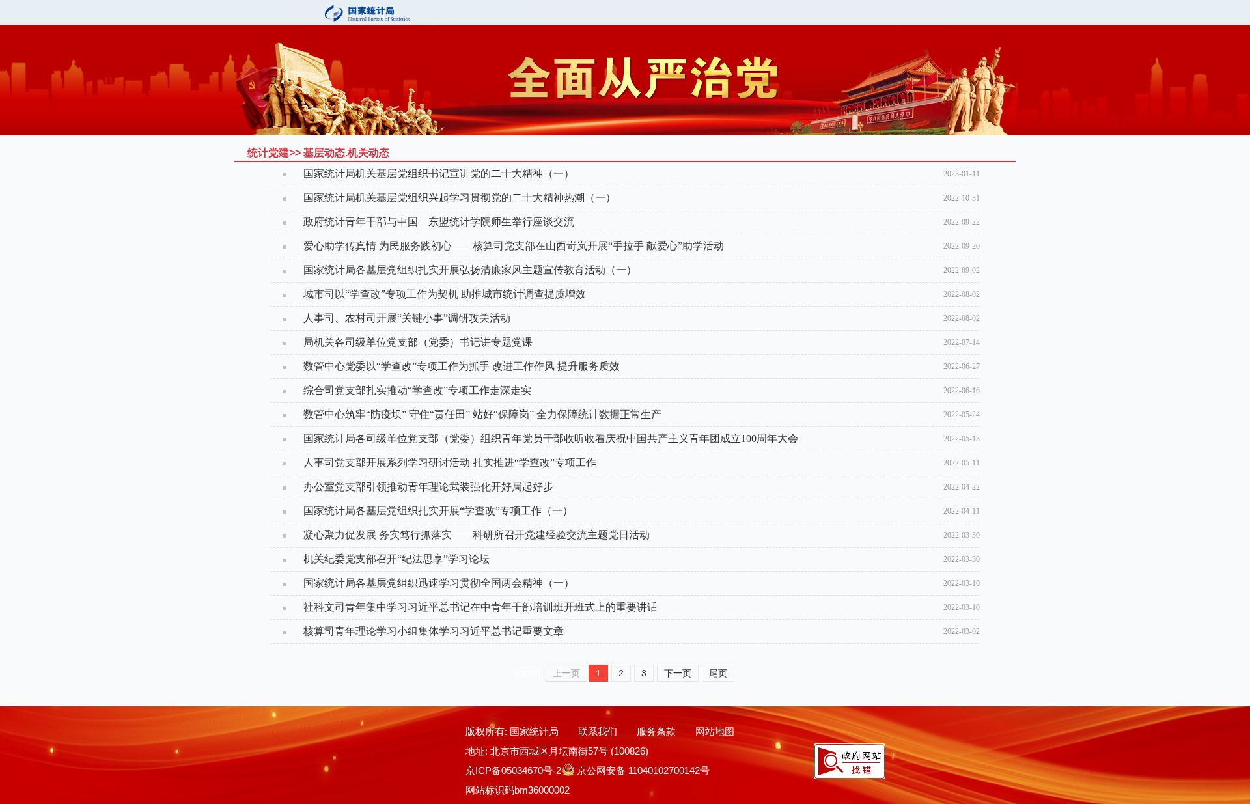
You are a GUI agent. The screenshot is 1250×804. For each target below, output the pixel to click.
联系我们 (597, 731)
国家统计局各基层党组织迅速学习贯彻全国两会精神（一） (438, 583)
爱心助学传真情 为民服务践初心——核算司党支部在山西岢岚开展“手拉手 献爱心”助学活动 (513, 245)
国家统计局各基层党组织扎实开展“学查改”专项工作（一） (438, 510)
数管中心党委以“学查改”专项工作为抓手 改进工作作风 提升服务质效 (461, 366)
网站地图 (714, 731)
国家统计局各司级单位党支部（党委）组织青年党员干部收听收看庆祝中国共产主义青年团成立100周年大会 (550, 438)
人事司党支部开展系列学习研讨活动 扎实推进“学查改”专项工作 (449, 462)
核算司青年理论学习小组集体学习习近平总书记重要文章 (433, 631)
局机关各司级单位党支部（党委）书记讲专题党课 (418, 342)
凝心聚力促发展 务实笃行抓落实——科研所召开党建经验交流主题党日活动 (476, 534)
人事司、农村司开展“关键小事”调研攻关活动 (406, 318)
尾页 (718, 673)
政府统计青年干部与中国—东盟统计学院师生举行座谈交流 (438, 221)
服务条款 (656, 731)
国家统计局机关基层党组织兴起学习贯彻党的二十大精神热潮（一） (459, 197)
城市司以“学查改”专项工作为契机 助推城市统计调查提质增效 (444, 293)
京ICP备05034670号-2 (513, 770)
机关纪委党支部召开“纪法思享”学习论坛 (396, 558)
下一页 (677, 673)
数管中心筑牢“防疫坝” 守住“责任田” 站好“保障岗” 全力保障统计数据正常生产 (482, 414)
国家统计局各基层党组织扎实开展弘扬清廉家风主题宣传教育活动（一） (470, 269)
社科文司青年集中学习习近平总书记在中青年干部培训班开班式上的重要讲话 (480, 607)
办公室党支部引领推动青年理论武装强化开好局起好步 (428, 486)
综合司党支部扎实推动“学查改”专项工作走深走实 (417, 390)
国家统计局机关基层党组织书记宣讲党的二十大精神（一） (438, 173)
